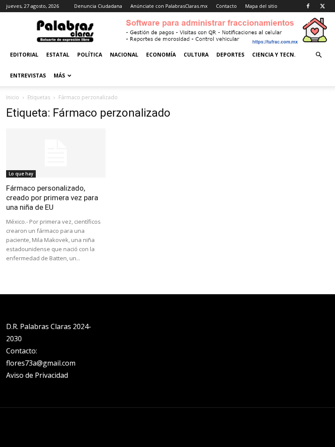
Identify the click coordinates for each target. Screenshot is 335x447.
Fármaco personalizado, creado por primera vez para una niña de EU (52, 198)
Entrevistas (28, 75)
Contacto (226, 6)
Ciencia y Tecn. (274, 54)
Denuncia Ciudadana (98, 6)
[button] (318, 55)
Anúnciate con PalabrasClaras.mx (169, 6)
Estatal (57, 54)
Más (59, 75)
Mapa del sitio (261, 6)
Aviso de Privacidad (37, 375)
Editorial (24, 54)
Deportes (230, 54)
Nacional (124, 54)
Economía (161, 54)
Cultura (196, 54)
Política (89, 54)
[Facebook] (307, 6)
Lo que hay (21, 174)
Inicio (12, 97)
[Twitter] (322, 6)
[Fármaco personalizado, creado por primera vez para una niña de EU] (56, 153)
